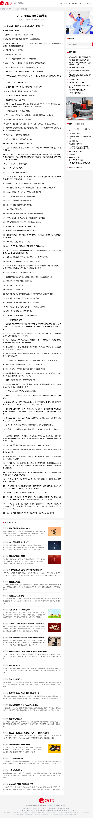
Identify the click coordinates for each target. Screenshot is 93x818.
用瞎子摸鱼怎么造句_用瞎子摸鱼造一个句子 (80, 137)
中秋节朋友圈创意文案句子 (19, 542)
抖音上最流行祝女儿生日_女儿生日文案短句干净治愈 (80, 76)
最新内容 (72, 812)
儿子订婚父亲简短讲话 (52, 814)
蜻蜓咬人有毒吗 (30, 812)
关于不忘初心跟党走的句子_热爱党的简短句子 (26, 570)
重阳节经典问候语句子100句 (19, 528)
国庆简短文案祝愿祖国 (17, 556)
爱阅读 (3, 9)
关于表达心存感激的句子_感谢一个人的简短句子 (26, 624)
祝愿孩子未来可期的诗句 (41, 814)
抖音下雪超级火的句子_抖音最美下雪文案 (24, 693)
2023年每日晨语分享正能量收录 (21, 784)
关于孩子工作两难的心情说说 (82, 812)
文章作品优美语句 (15, 770)
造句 (81, 3)
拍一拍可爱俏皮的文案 (20, 812)
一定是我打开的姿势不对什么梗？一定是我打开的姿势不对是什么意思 (79, 148)
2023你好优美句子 (16, 758)
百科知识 (88, 3)
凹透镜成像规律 (73, 141)
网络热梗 (75, 3)
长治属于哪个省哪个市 (75, 144)
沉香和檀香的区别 (74, 133)
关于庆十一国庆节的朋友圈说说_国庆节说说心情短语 (28, 651)
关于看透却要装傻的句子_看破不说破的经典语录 (26, 638)
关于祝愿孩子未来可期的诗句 (19, 610)
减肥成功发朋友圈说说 (39, 812)
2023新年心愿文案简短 (76, 93)
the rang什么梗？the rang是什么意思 (79, 130)
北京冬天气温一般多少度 (76, 160)
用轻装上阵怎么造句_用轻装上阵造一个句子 (80, 164)
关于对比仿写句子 (15, 679)
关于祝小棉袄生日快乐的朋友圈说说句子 (79, 71)
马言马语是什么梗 (74, 157)
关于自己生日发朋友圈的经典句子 (79, 60)
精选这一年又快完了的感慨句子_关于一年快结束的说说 (29, 733)
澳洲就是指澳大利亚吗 (75, 167)
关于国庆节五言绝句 (16, 596)
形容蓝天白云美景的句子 (52, 812)
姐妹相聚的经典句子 (30, 814)
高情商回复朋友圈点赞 (9, 812)
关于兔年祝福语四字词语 (76, 67)
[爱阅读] (6, 3)
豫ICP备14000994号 (64, 808)
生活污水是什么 (15, 665)
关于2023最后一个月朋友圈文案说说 (80, 57)
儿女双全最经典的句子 (18, 814)
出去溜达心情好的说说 (74, 814)
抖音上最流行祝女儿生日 (64, 812)
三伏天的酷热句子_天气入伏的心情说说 (23, 705)
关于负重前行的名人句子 (76, 82)
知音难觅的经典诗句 (63, 814)
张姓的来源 (72, 154)
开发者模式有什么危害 (75, 151)
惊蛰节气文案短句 (15, 719)
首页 (60, 3)
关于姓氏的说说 (15, 582)
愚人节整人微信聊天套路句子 (19, 745)
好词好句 (67, 3)
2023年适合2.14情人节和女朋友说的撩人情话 (80, 86)
